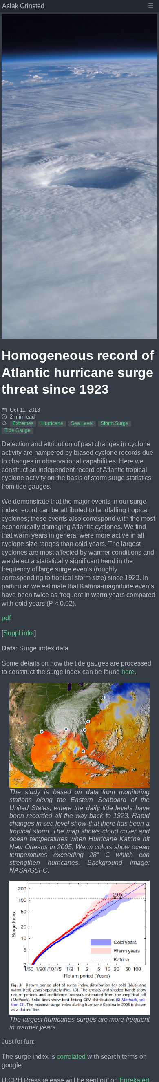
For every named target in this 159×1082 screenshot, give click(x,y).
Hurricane (52, 423)
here (128, 671)
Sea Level (82, 423)
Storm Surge (114, 423)
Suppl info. (18, 633)
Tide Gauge (17, 430)
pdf (6, 618)
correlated (71, 1056)
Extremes (23, 423)
